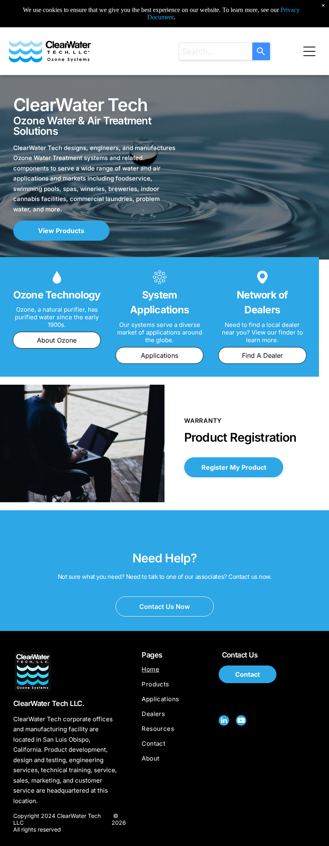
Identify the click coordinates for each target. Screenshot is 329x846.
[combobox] (215, 51)
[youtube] (241, 721)
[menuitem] (177, 672)
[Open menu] (309, 51)
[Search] (261, 51)
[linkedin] (224, 721)
